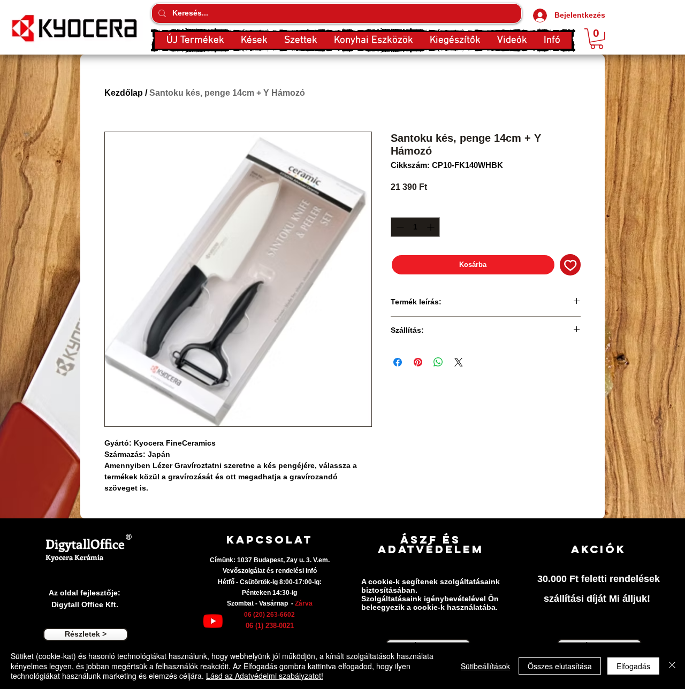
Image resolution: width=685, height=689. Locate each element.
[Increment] (431, 227)
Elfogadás (633, 666)
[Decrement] (399, 227)
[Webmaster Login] (127, 558)
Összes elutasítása (560, 666)
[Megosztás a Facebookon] (397, 362)
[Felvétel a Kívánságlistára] (570, 264)
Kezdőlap (123, 92)
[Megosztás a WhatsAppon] (438, 362)
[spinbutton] (415, 227)
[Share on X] (458, 362)
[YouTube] (213, 621)
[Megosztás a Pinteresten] (418, 362)
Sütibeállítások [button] (485, 666)
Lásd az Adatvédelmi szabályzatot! (264, 675)
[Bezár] (672, 665)
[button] (254, 40)
